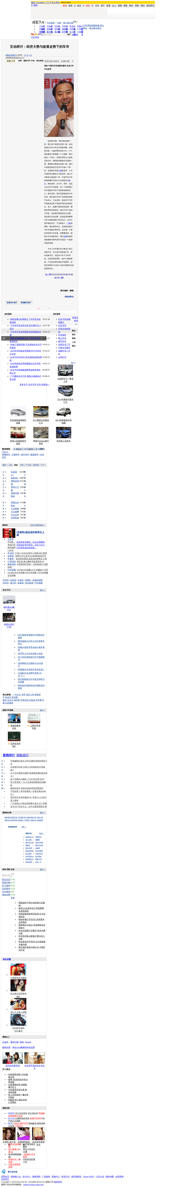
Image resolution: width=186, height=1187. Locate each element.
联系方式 (65, 1176)
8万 (17, 449)
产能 (69, 223)
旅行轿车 (25, 454)
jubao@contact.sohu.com (33, 1184)
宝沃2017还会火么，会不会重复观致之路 (28, 806)
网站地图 (110, 1176)
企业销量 (12, 575)
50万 (40, 449)
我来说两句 (11, 55)
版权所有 (58, 1182)
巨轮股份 (6, 889)
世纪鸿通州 (39, 851)
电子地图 (27, 817)
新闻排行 (9, 755)
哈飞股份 (6, 886)
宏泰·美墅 (28, 848)
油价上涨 (30, 695)
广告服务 (46, 1176)
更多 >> (73, 363)
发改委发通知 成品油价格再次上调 (31, 559)
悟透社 (28, 580)
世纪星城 (38, 856)
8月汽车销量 (30, 573)
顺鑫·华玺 (38, 859)
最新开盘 (14, 817)
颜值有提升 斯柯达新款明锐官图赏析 (26, 788)
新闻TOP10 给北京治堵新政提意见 (30, 556)
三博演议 (12, 561)
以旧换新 (9, 703)
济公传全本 (33, 1113)
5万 (14, 449)
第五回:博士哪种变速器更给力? (31, 561)
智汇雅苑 (28, 854)
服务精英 (12, 564)
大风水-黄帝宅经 (20, 1123)
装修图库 (40, 820)
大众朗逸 (15, 509)
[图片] (65, 136)
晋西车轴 (6, 883)
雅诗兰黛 (14, 1042)
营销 (65, 236)
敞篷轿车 (34, 454)
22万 (31, 449)
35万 (35, 449)
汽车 (97, 5)
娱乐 (79, 5)
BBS (143, 5)
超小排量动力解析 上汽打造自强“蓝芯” (27, 779)
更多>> (75, 21)
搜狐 (33, 3)
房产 (103, 5)
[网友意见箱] (9, 1175)
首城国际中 (29, 859)
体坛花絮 (7, 959)
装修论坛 (33, 820)
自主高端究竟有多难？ (34, 669)
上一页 (48, 274)
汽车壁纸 (35, 37)
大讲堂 (11, 539)
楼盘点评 (33, 817)
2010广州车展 (34, 525)
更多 (13, 898)
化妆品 (5, 1042)
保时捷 (17, 700)
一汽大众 (17, 695)
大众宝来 (15, 515)
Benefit (28, 1042)
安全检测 (29, 583)
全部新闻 (119, 1176)
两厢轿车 (6, 454)
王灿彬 (21, 673)
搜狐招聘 (36, 1176)
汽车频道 (51, 23)
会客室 (11, 556)
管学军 (21, 653)
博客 (137, 5)
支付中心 (27, 1176)
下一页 (60, 278)
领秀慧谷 (38, 837)
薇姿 (22, 1042)
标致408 (14, 478)
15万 (26, 449)
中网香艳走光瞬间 (18, 978)
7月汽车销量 (42, 573)
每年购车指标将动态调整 (29, 685)
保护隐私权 (76, 1176)
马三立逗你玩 (21, 1113)
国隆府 (27, 845)
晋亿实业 (6, 879)
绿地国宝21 (29, 837)
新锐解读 (32, 1123)
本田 (23, 695)
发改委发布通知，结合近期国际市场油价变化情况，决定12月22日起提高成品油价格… (30, 545)
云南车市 (62, 357)
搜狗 (36, 5)
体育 (70, 5)
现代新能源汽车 (25, 679)
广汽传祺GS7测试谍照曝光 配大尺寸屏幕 (28, 803)
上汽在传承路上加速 (33, 653)
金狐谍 (21, 583)
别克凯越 (15, 518)
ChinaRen (40, 3)
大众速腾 (15, 512)
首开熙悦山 (29, 856)
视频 (120, 5)
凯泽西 (15, 697)
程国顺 (21, 669)
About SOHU (88, 1176)
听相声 (11, 1113)
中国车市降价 (64, 348)
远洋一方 (38, 862)
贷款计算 (40, 817)
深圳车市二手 (64, 344)
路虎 (5, 700)
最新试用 (6, 1047)
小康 (60, 171)
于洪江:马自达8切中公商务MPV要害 (31, 553)
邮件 (131, 5)
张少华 (21, 657)
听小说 (11, 1118)
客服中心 (56, 1176)
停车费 (39, 700)
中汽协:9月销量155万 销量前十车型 (32, 570)
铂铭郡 (37, 848)
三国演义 (19, 1126)
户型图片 (27, 820)
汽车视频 (39, 583)
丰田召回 (24, 700)
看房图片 (21, 820)
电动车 (8, 697)
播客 (125, 5)
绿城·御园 (28, 862)
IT (92, 5)
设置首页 (5, 1176)
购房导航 (14, 820)
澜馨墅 (37, 840)
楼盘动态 (8, 820)
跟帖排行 (23, 755)
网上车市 (62, 338)
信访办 (6, 583)
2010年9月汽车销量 (16, 573)
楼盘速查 (8, 817)
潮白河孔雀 (29, 842)
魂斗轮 (13, 583)
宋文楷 (21, 635)
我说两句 (150, 5)
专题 (59, 23)
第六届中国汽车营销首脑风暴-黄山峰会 (83, 25)
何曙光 (21, 647)
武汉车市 (62, 325)
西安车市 (62, 341)
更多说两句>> (75, 320)
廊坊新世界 (29, 851)
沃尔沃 (10, 700)
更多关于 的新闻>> (35, 384)
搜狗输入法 (16, 1176)
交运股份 (6, 892)
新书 (10, 1123)
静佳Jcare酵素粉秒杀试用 (23, 1047)
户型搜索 (21, 817)
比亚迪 (32, 700)
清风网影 (22, 663)
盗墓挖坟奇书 (36, 1118)
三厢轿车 (16, 454)
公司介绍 (100, 1176)
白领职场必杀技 (22, 1118)
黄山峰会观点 (95, 28)
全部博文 (5, 1179)
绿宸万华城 (39, 842)
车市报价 (62, 335)
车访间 (11, 553)
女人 (114, 5)
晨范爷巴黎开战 (13, 1066)
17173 (48, 3)
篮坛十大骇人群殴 (18, 1012)
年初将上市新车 (64, 441)
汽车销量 (12, 570)
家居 (108, 5)
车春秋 (11, 559)
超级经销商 (38, 580)
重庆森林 (22, 641)
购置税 (75, 35)
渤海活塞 (6, 895)
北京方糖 (28, 840)
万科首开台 (39, 854)
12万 (22, 449)
